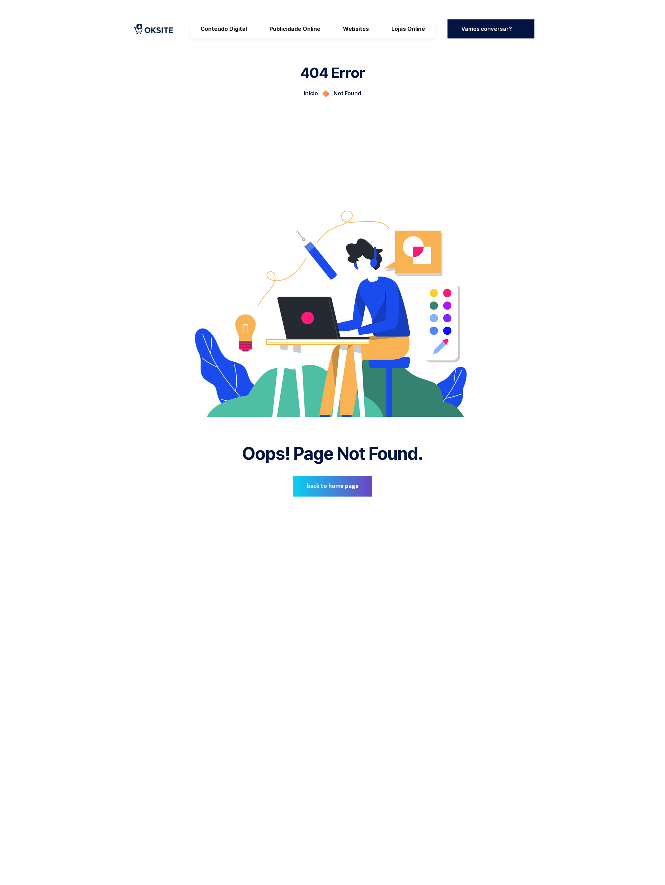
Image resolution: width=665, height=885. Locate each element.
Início (311, 93)
